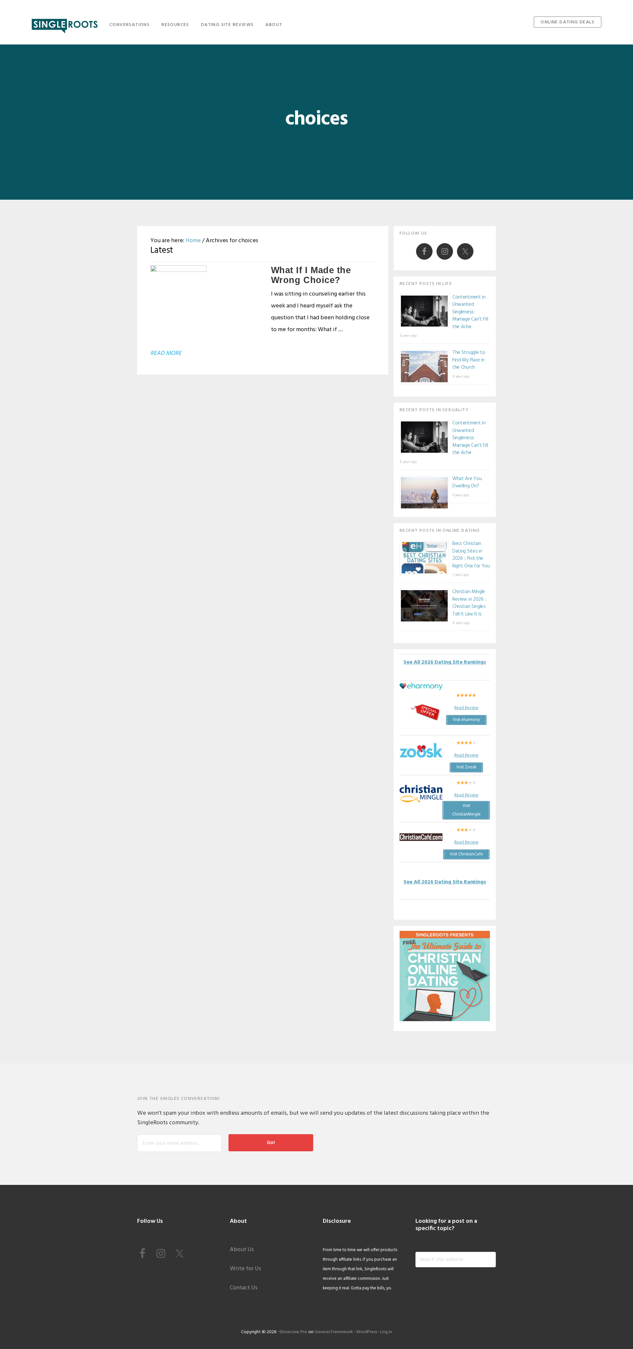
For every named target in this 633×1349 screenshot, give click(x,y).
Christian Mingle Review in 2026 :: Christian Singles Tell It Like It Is (469, 603)
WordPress (366, 1332)
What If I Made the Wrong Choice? (311, 275)
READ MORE (165, 353)
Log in (386, 1332)
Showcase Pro (293, 1332)
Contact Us (243, 1288)
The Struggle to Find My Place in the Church (468, 360)
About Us (242, 1249)
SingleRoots (65, 24)
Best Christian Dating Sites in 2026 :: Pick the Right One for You (471, 555)
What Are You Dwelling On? (467, 482)
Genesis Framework (334, 1332)
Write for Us (245, 1269)
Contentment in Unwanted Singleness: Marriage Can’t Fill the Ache (470, 312)
